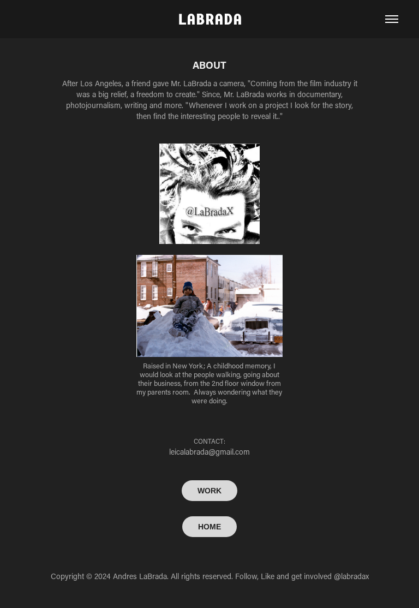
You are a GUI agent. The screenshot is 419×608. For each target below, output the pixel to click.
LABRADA (209, 19)
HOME (209, 526)
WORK (209, 490)
